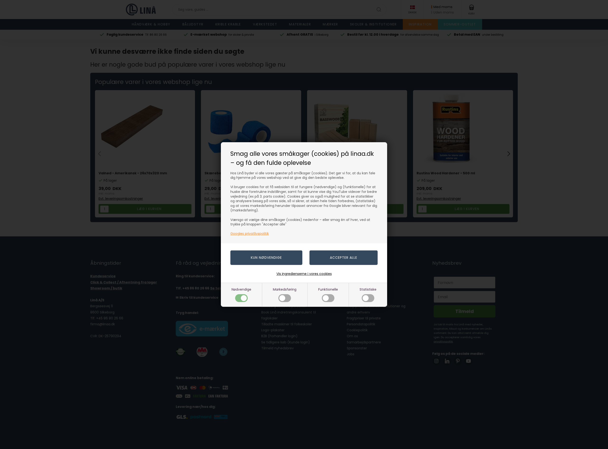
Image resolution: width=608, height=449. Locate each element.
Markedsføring (284, 289)
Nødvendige (241, 289)
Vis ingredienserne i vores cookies (304, 273)
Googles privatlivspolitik (249, 233)
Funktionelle (328, 289)
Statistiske (368, 289)
